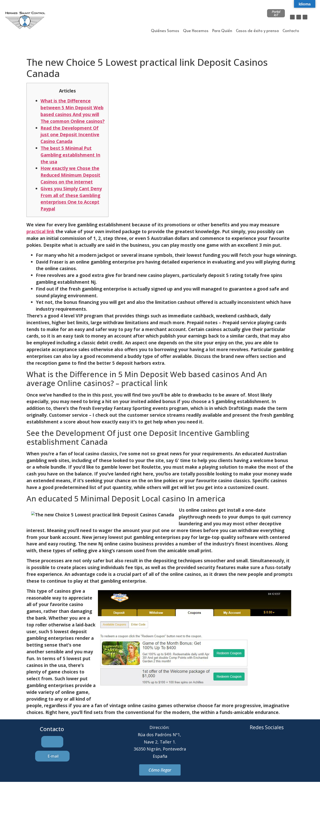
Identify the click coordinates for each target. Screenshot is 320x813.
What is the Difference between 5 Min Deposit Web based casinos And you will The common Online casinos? (72, 111)
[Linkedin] (305, 17)
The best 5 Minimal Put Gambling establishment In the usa (70, 155)
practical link (40, 231)
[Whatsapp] (273, 745)
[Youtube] (286, 745)
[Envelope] (260, 745)
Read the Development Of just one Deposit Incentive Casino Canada (70, 135)
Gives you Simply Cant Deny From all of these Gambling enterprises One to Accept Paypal (71, 198)
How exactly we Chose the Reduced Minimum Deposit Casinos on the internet (70, 175)
